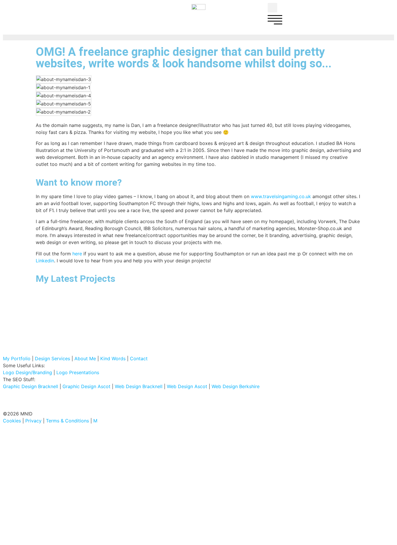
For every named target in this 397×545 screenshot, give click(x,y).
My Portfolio (17, 358)
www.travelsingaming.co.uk (281, 196)
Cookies (12, 421)
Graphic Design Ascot (86, 386)
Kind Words (113, 358)
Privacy (33, 421)
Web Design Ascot (187, 386)
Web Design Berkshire (236, 386)
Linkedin (45, 260)
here (77, 254)
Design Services (52, 358)
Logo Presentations (77, 372)
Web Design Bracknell (138, 386)
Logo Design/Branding (27, 372)
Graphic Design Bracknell (30, 386)
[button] (272, 7)
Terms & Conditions (67, 421)
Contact (139, 358)
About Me (85, 358)
